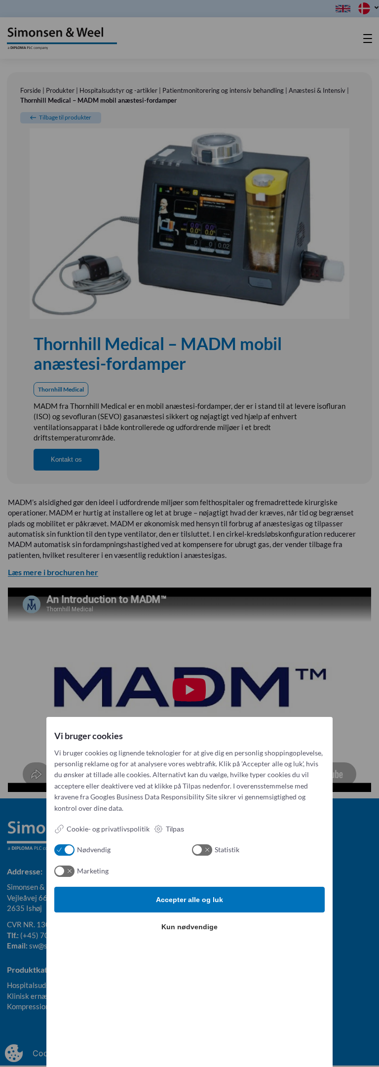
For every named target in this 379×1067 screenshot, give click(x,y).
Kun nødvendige (189, 927)
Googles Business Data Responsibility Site (153, 796)
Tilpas (175, 829)
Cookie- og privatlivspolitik (108, 829)
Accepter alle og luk (189, 900)
